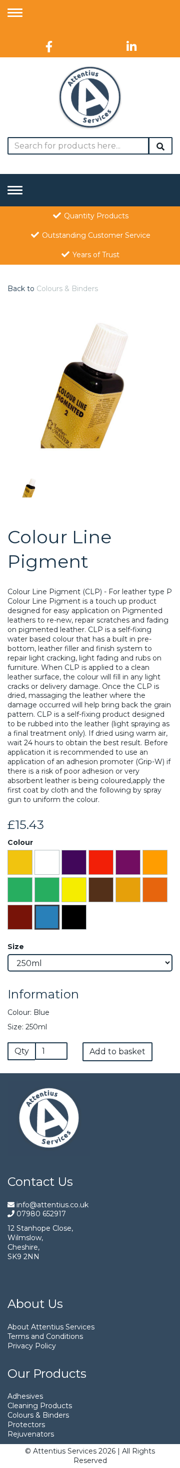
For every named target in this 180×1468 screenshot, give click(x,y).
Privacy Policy (32, 1345)
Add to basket (118, 1051)
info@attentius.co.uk (51, 1204)
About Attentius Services (51, 1326)
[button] (25, 424)
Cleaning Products (40, 1405)
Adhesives (25, 1396)
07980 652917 (40, 1213)
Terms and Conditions (45, 1336)
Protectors (26, 1424)
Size (16, 946)
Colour (20, 842)
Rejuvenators (31, 1434)
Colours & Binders (67, 288)
